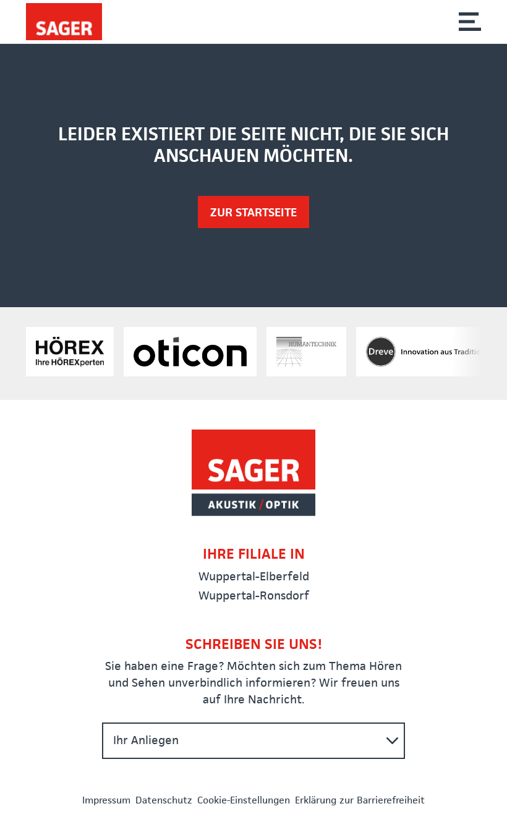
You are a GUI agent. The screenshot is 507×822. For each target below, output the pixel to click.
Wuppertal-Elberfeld (253, 576)
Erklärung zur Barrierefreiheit (360, 800)
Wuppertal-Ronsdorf (253, 595)
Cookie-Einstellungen (243, 800)
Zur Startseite (253, 212)
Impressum (106, 800)
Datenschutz (163, 800)
